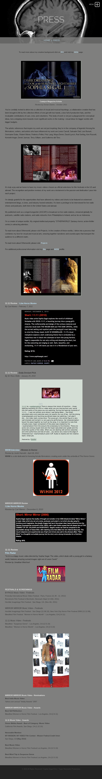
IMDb (76, 52)
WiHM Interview (12, 450)
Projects (44, 243)
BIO (62, 52)
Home (47, 40)
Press (56, 40)
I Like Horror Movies (28, 303)
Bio (44, 249)
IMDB (56, 249)
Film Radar (10, 553)
